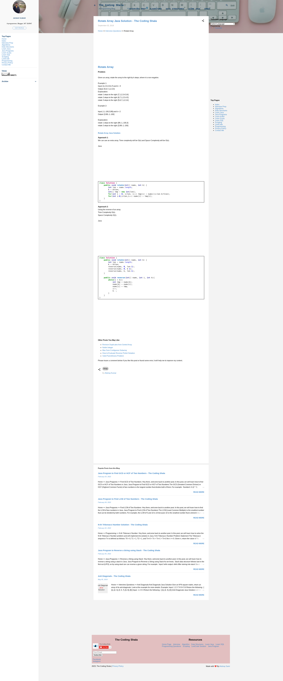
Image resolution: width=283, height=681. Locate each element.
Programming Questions (171, 646)
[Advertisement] (220, 64)
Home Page (166, 644)
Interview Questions (113, 31)
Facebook (97, 659)
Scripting (218, 122)
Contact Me (219, 130)
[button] (203, 21)
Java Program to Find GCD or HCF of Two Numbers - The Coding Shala (131, 473)
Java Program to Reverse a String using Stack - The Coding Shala (129, 550)
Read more (198, 492)
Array (105, 369)
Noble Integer (107, 347)
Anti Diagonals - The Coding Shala (114, 576)
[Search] (227, 5)
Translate (218, 28)
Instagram (97, 661)
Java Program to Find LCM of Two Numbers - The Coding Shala (128, 499)
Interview (176, 644)
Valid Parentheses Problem (113, 356)
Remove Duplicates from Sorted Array (117, 345)
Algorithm (185, 644)
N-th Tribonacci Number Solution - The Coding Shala (123, 525)
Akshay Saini (225, 666)
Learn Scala (220, 118)
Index (207, 9)
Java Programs (221, 114)
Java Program (213, 646)
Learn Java (194, 9)
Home (100, 31)
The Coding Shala (111, 5)
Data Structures (175, 9)
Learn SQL (219, 120)
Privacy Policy (220, 128)
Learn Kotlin (220, 116)
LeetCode (219, 124)
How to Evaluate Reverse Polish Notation (118, 353)
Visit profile (19, 28)
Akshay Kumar (19, 18)
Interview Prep (137, 9)
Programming (220, 126)
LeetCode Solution (198, 646)
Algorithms (156, 9)
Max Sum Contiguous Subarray (114, 350)
